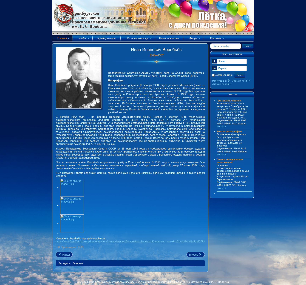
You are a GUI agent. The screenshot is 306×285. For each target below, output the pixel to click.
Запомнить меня (224, 75)
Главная (62, 38)
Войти (240, 75)
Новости (221, 126)
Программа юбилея (229, 100)
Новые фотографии (229, 131)
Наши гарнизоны (169, 38)
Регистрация (219, 80)
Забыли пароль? (221, 83)
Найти (248, 46)
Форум (193, 38)
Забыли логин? (241, 80)
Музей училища (106, 38)
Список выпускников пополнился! (230, 161)
